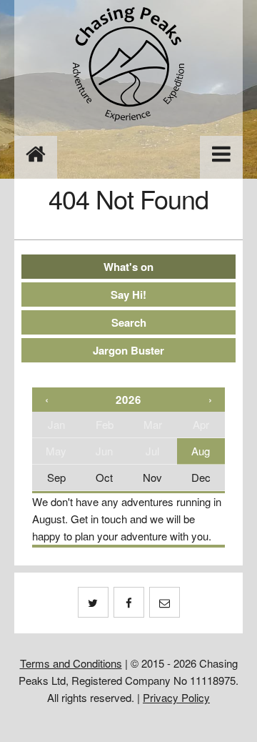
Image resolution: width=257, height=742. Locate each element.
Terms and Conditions (71, 663)
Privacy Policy (176, 697)
